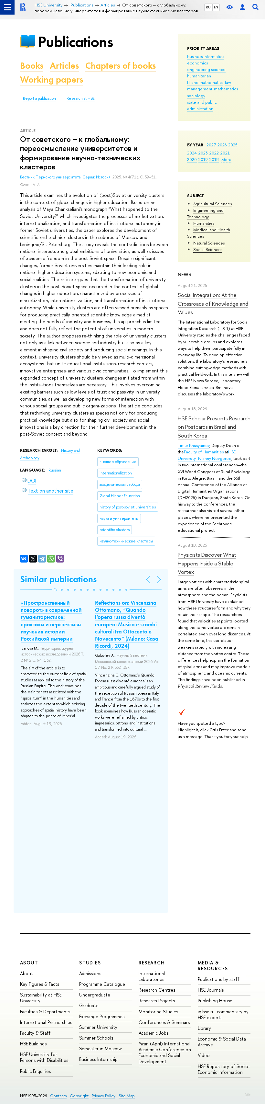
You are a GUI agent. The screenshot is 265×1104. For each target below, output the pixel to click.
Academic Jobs (153, 1033)
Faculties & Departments (45, 1011)
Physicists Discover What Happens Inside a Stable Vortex (207, 563)
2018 (214, 159)
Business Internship (98, 1059)
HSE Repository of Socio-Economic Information (224, 1069)
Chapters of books (120, 65)
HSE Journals (211, 990)
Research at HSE (81, 98)
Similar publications (58, 579)
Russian (54, 470)
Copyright (79, 1095)
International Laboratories (152, 976)
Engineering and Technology (205, 213)
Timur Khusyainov (193, 445)
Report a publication (39, 98)
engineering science (206, 69)
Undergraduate (94, 995)
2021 (225, 153)
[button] (55, 589)
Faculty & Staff (35, 1033)
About (29, 963)
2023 (203, 153)
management (199, 89)
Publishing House (215, 1000)
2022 (214, 153)
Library (204, 1028)
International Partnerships (46, 1022)
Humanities (203, 223)
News (184, 274)
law (228, 82)
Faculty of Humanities (204, 452)
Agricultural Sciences (212, 204)
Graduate (89, 1005)
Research (152, 963)
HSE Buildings (33, 1044)
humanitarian (199, 76)
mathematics (226, 89)
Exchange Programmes (101, 1016)
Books (31, 65)
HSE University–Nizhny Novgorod (207, 455)
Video (204, 1055)
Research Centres (157, 990)
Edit (247, 1094)
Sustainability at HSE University (40, 998)
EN (216, 7)
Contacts (58, 1095)
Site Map (127, 1095)
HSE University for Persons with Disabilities (44, 1057)
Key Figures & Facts (39, 984)
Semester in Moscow (100, 1048)
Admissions (90, 973)
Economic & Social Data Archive (222, 1042)
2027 (211, 145)
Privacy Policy (103, 1095)
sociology (196, 95)
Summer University (98, 1027)
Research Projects (157, 1000)
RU (208, 7)
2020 (192, 159)
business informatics (205, 56)
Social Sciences (207, 249)
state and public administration (202, 105)
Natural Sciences (209, 243)
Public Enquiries (35, 1071)
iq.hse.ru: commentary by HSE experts (223, 1014)
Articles (64, 65)
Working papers (51, 79)
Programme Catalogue (102, 984)
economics (197, 63)
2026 (222, 145)
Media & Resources (213, 966)
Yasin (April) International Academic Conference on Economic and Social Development (165, 1052)
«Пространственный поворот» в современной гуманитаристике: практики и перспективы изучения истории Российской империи (51, 620)
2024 (192, 153)
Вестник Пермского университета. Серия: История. (66, 177)
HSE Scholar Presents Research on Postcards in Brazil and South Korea (214, 427)
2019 (203, 159)
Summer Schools (96, 1038)
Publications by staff (218, 979)
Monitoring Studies (158, 1011)
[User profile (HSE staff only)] (242, 7)
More (226, 159)
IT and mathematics (205, 82)
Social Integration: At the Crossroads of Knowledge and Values (213, 303)
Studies (90, 963)
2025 (233, 145)
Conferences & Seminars (164, 1022)
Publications (75, 41)
